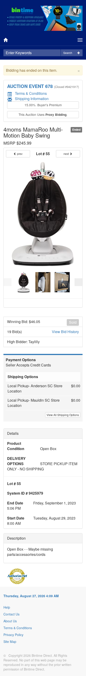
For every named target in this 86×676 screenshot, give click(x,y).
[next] (78, 282)
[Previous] (7, 282)
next (66, 154)
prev (19, 154)
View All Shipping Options (63, 415)
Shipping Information (32, 98)
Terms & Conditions (31, 93)
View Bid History (65, 331)
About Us (10, 621)
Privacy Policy (13, 634)
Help (6, 607)
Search (67, 53)
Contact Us (11, 614)
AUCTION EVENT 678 (30, 86)
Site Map (9, 641)
